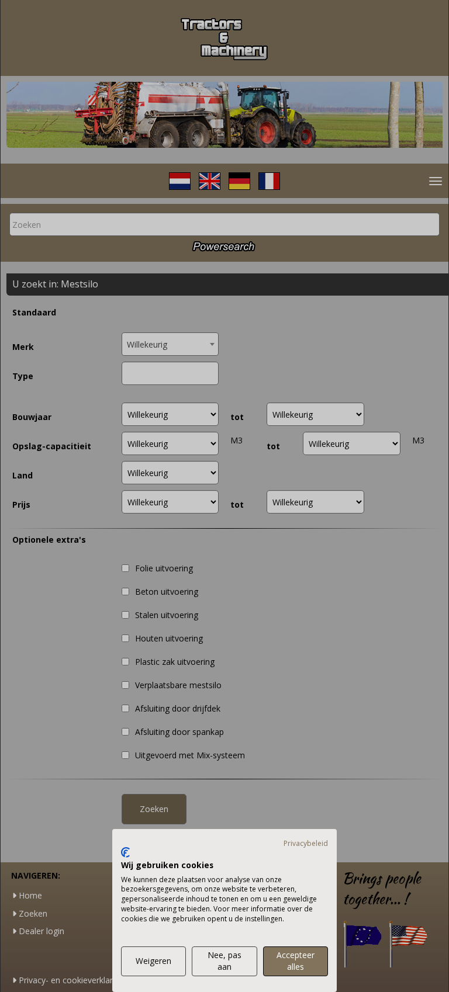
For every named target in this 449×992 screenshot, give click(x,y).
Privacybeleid (306, 843)
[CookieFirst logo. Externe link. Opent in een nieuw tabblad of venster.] (125, 852)
